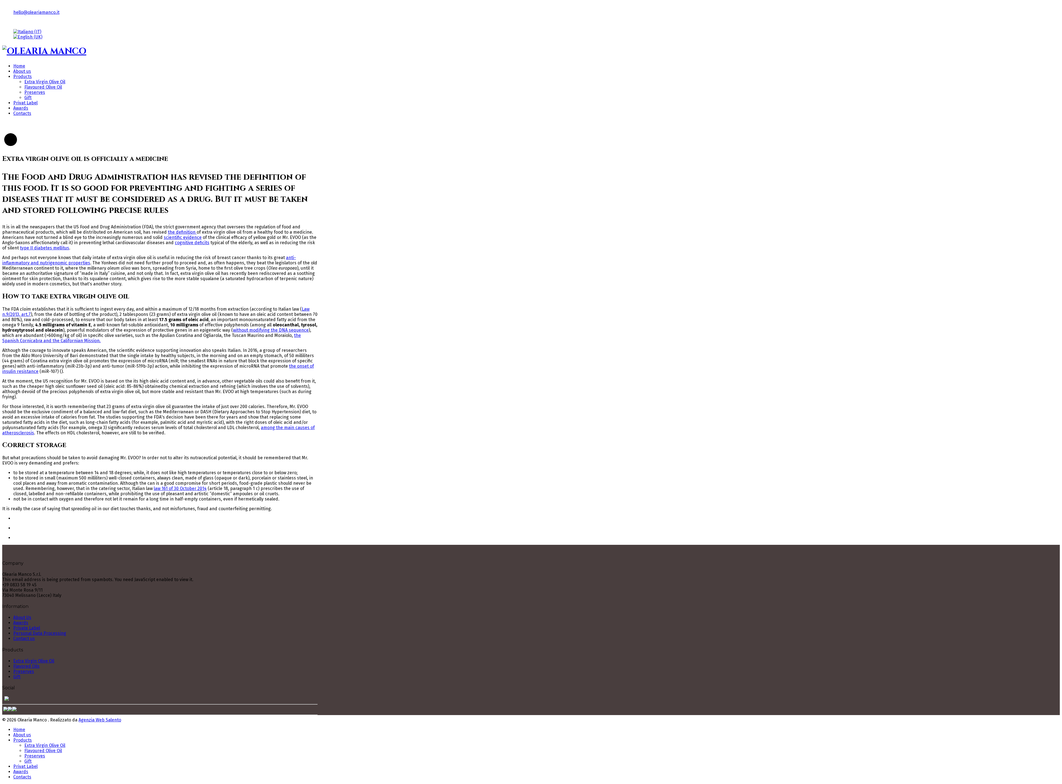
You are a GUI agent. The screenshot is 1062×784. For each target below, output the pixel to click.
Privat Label (25, 102)
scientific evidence (183, 237)
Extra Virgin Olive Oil (44, 81)
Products (22, 76)
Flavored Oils (26, 666)
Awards (20, 108)
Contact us (24, 638)
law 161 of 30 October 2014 (180, 488)
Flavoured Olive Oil (43, 87)
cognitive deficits (192, 242)
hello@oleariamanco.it (36, 12)
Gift (28, 97)
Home (19, 66)
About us (22, 71)
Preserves (34, 92)
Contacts (22, 113)
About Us (22, 617)
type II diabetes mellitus (44, 248)
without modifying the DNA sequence (271, 330)
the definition (182, 232)
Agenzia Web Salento (100, 720)
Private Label (26, 628)
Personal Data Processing (39, 633)
